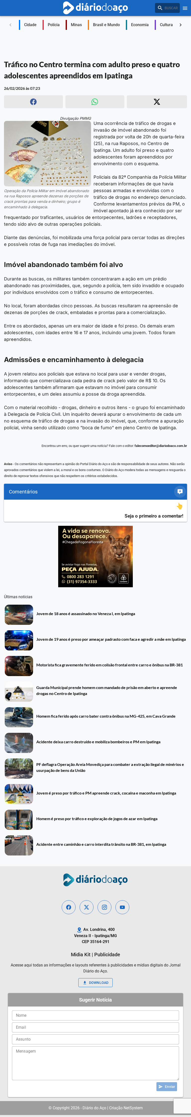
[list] (95, 511)
